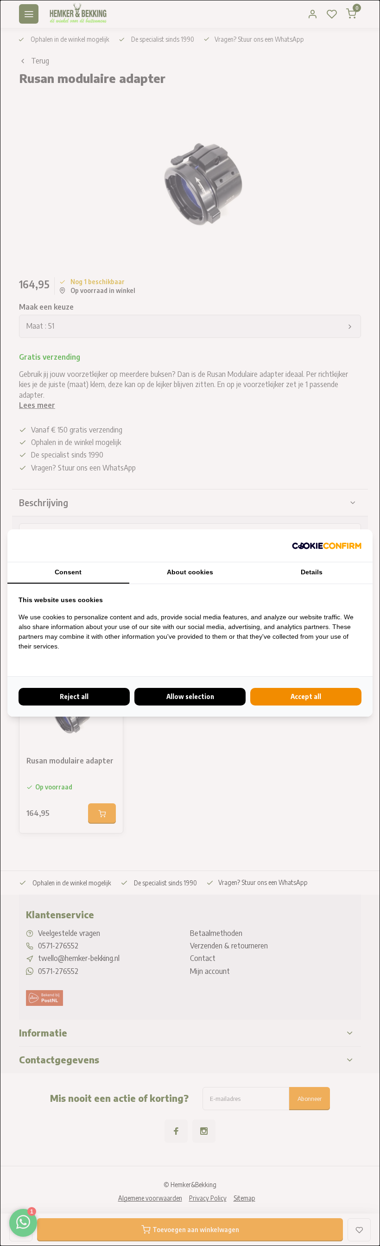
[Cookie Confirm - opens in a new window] (326, 545)
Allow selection (190, 696)
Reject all (74, 696)
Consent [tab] (68, 572)
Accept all (306, 696)
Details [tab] (312, 572)
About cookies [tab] (190, 572)
